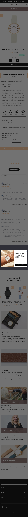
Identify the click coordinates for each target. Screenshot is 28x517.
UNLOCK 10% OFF (21, 264)
